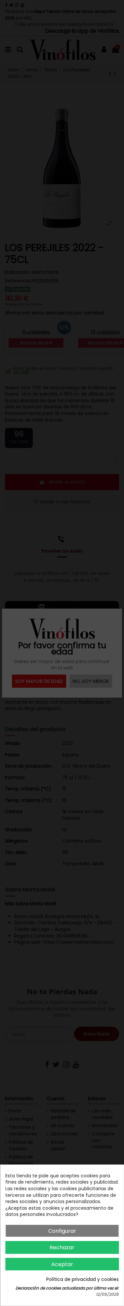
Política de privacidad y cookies (82, 1279)
